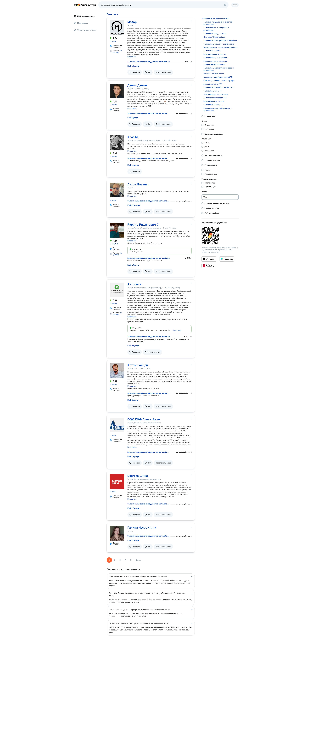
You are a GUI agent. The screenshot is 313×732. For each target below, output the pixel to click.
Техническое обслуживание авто (215, 18)
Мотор (132, 22)
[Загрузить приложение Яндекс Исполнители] (220, 235)
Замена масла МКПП (212, 91)
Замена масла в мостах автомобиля (218, 87)
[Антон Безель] (117, 190)
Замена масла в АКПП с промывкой (218, 44)
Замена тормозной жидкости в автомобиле (216, 29)
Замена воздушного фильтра (215, 94)
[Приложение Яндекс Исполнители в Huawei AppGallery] (208, 265)
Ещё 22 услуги (133, 205)
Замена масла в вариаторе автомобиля (220, 40)
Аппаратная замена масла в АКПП (218, 77)
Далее (138, 560)
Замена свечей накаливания (215, 58)
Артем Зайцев (137, 365)
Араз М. (133, 137)
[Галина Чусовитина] (117, 533)
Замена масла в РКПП (212, 104)
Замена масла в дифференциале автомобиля (217, 109)
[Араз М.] (117, 142)
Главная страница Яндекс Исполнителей (85, 5)
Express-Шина (137, 475)
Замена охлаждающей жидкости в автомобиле (148, 62)
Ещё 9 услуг (132, 400)
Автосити (134, 284)
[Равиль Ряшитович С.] (117, 230)
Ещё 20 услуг (133, 346)
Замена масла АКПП (212, 51)
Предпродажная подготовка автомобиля (220, 47)
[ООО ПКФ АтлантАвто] (117, 425)
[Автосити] (117, 290)
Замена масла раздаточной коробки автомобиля (218, 69)
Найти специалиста (86, 16)
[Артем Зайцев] (117, 370)
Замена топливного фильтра (215, 61)
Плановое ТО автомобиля (214, 37)
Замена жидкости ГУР (212, 84)
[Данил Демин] (117, 91)
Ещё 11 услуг (133, 165)
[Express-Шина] (117, 481)
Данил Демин (137, 85)
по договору (117, 51)
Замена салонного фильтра (214, 98)
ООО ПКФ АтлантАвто (143, 419)
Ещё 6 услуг (132, 118)
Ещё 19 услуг (133, 456)
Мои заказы (82, 23)
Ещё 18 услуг (133, 265)
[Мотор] (117, 27)
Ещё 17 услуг (133, 508)
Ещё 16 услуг (133, 66)
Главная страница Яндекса (75, 5)
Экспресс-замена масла (213, 74)
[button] (134, 72)
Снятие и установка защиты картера (218, 81)
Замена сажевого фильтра (214, 54)
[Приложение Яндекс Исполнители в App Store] (208, 259)
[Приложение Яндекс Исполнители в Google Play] (226, 259)
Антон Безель (137, 184)
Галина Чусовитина (141, 527)
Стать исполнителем (86, 30)
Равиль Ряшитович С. (143, 224)
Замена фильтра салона (213, 101)
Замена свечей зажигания (214, 64)
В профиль (132, 57)
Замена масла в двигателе (214, 34)
